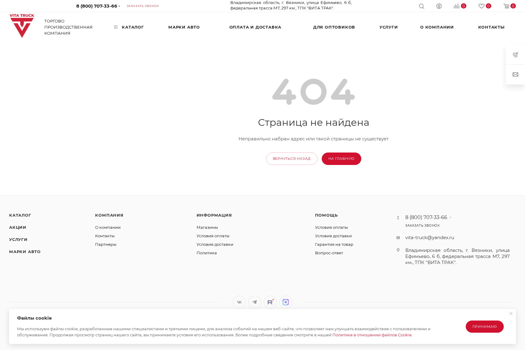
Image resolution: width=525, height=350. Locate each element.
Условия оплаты (213, 235)
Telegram (254, 302)
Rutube (270, 302)
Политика (207, 252)
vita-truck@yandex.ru (429, 237)
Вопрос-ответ (329, 252)
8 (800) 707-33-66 (96, 6)
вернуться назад (292, 158)
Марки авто (25, 251)
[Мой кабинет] (439, 7)
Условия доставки (215, 244)
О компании (108, 227)
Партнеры (105, 244)
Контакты (105, 235)
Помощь (326, 215)
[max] (285, 302)
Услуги (18, 239)
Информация (214, 215)
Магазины (207, 227)
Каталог (20, 215)
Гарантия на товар (334, 244)
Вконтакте (239, 302)
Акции (17, 227)
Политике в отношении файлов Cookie (372, 334)
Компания (109, 215)
